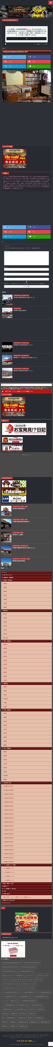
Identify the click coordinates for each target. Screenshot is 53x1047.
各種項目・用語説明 (8, 577)
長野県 (5, 652)
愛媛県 (5, 745)
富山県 (5, 660)
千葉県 (5, 629)
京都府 (5, 690)
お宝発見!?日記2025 (8, 857)
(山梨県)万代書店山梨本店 (19, 310)
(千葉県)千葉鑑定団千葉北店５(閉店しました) (23, 547)
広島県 (5, 725)
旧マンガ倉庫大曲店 (9, 1018)
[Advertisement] (26, 114)
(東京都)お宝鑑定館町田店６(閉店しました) (24, 297)
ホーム (5, 572)
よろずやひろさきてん (10, 988)
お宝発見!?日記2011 (8, 802)
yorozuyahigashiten (9, 971)
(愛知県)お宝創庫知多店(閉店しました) (23, 370)
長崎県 (5, 759)
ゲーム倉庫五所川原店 (10, 992)
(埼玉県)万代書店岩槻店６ (18, 508)
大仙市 (5, 1013)
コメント (6, 250)
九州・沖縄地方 (7, 748)
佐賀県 (5, 755)
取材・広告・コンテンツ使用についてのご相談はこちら (17, 897)
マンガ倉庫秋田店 (8, 1005)
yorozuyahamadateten (28, 967)
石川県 (5, 664)
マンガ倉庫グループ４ (8, 880)
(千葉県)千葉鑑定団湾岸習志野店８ (21, 521)
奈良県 (5, 694)
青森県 (5, 587)
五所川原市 (20, 1009)
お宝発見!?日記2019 (8, 833)
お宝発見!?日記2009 (8, 794)
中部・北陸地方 (7, 641)
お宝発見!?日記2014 (8, 814)
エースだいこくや (27, 988)
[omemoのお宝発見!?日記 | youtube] (24, 434)
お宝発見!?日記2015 (8, 818)
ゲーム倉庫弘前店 (44, 992)
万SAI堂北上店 (23, 1005)
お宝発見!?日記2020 (8, 837)
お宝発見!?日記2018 (8, 829)
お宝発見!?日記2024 (8, 853)
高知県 (5, 741)
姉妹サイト (6, 886)
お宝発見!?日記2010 (8, 798)
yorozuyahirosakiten (26, 971)
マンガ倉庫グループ (8, 868)
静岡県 (5, 648)
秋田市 (31, 1018)
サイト (5, 277)
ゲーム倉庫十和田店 (28, 992)
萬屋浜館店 (45, 1022)
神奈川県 (5, 637)
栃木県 (5, 614)
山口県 (5, 729)
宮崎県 (5, 771)
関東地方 (5, 610)
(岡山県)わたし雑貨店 (17, 534)
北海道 (5, 583)
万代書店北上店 (8, 1009)
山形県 (5, 603)
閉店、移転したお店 (8, 883)
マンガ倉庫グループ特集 (9, 865)
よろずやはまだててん (10, 984)
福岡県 (5, 751)
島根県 (5, 717)
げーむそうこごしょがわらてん (37, 975)
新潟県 (5, 656)
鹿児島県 (5, 775)
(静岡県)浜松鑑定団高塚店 (18, 560)
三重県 (5, 680)
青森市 (14, 1026)
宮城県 (5, 599)
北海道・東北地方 (7, 580)
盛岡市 (22, 1018)
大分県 (5, 763)
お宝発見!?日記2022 (8, 845)
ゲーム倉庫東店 (8, 996)
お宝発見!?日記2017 (8, 826)
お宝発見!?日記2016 (8, 822)
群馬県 (5, 618)
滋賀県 (5, 686)
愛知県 (5, 672)
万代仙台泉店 (37, 1005)
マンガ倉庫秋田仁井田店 (28, 1001)
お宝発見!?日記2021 (8, 841)
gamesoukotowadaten (32, 962)
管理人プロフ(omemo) (9, 900)
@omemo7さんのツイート (10, 937)
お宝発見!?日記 (7, 782)
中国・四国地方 (7, 710)
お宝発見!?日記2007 (8, 786)
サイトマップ (6, 903)
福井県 (5, 668)
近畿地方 (5, 683)
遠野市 (5, 1026)
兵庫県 (5, 706)
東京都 (5, 633)
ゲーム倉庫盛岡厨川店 (40, 996)
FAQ (4, 891)
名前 (5, 267)
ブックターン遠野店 (9, 1001)
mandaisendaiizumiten (10, 967)
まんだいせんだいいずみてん (32, 979)
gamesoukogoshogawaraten (12, 962)
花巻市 (5, 1022)
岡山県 (5, 721)
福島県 (5, 607)
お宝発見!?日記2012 (8, 806)
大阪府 (5, 702)
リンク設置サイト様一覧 (9, 888)
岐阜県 (5, 676)
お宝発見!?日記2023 (8, 849)
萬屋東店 (34, 1022)
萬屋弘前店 (23, 1022)
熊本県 (5, 767)
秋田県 (5, 591)
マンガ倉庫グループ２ (8, 872)
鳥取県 (5, 713)
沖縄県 (5, 779)
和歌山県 (5, 698)
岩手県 (5, 595)
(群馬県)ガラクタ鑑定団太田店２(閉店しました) (25, 357)
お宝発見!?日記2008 (8, 790)
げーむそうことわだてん (10, 979)
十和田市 (40, 1009)
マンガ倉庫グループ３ (8, 876)
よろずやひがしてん (28, 984)
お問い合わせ (6, 893)
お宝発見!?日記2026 (8, 861)
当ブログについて (7, 575)
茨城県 (5, 622)
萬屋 (14, 1022)
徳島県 (5, 737)
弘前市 (32, 1013)
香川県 (5, 733)
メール (6, 272)
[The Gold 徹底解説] (14, 167)
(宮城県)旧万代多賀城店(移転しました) (23, 344)
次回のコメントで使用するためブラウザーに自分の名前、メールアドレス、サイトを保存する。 (25, 283)
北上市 (31, 1009)
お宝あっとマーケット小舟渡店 (13, 975)
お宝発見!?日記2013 (8, 810)
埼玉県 (5, 625)
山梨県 (5, 644)
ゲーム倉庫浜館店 (23, 996)
